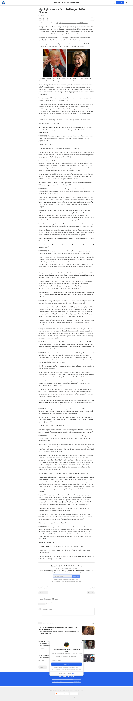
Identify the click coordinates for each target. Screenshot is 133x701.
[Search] (110, 2)
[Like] (40, 19)
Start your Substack (62, 694)
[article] (66, 632)
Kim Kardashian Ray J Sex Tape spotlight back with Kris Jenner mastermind (58, 628)
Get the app (74, 694)
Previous (44, 593)
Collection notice (78, 690)
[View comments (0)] (43, 19)
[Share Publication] (114, 2)
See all (41, 667)
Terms (71, 690)
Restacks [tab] (48, 604)
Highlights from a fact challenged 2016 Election (72, 23)
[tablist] (45, 603)
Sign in (128, 3)
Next (89, 593)
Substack (59, 697)
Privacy (67, 690)
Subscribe (120, 3)
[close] (81, 643)
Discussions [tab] (50, 623)
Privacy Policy (78, 669)
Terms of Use (74, 667)
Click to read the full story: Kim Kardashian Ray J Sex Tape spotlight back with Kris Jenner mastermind (58, 632)
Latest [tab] (44, 623)
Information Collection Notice (66, 669)
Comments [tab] (42, 604)
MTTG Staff (57, 559)
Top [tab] (40, 623)
